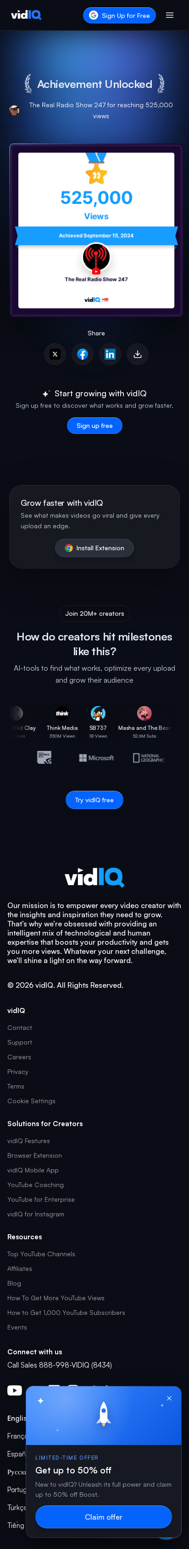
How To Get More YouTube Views (56, 1298)
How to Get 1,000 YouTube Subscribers (66, 1312)
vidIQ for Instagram (35, 1214)
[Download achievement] (138, 354)
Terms (15, 1086)
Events (17, 1327)
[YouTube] (14, 1390)
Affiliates (19, 1268)
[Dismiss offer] (169, 1398)
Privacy (17, 1071)
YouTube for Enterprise (41, 1199)
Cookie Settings (31, 1101)
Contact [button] (19, 1027)
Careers (19, 1057)
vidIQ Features (28, 1140)
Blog (14, 1283)
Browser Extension (34, 1155)
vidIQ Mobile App (33, 1170)
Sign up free (95, 425)
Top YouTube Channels (41, 1254)
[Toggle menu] (169, 15)
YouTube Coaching (35, 1184)
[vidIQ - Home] (26, 15)
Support (19, 1042)
